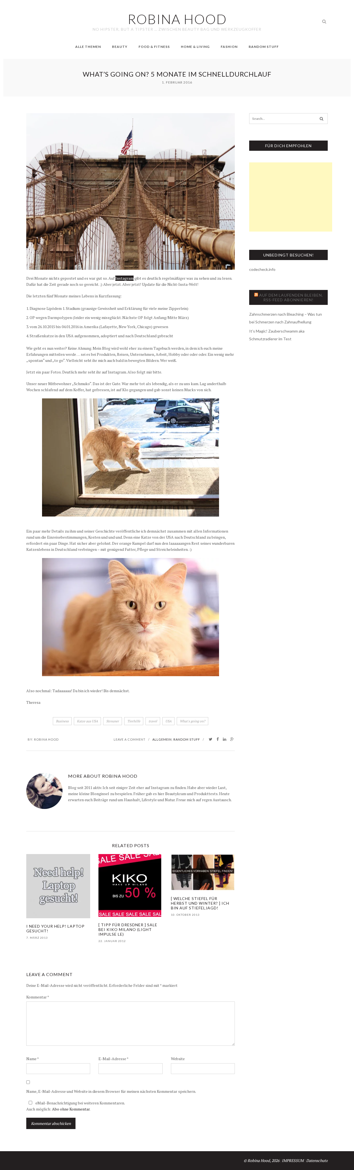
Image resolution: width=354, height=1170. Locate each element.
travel (153, 721)
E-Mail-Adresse (113, 1058)
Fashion (229, 47)
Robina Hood (46, 739)
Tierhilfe (133, 721)
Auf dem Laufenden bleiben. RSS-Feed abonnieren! (291, 297)
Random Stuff (264, 47)
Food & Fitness (154, 47)
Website (178, 1058)
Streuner (112, 721)
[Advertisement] (290, 197)
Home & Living (195, 47)
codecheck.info (262, 269)
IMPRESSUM (293, 1160)
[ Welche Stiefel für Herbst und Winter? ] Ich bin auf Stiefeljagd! (200, 903)
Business (62, 721)
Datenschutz (317, 1160)
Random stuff (186, 739)
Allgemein (162, 739)
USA (168, 721)
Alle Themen (88, 47)
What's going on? (192, 721)
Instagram (124, 278)
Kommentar (37, 997)
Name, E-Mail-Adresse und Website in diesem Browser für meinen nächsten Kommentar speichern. (111, 1091)
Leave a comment (129, 739)
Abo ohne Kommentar (71, 1109)
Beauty (119, 47)
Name (32, 1058)
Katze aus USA (87, 721)
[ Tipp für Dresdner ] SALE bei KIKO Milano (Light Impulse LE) (127, 929)
